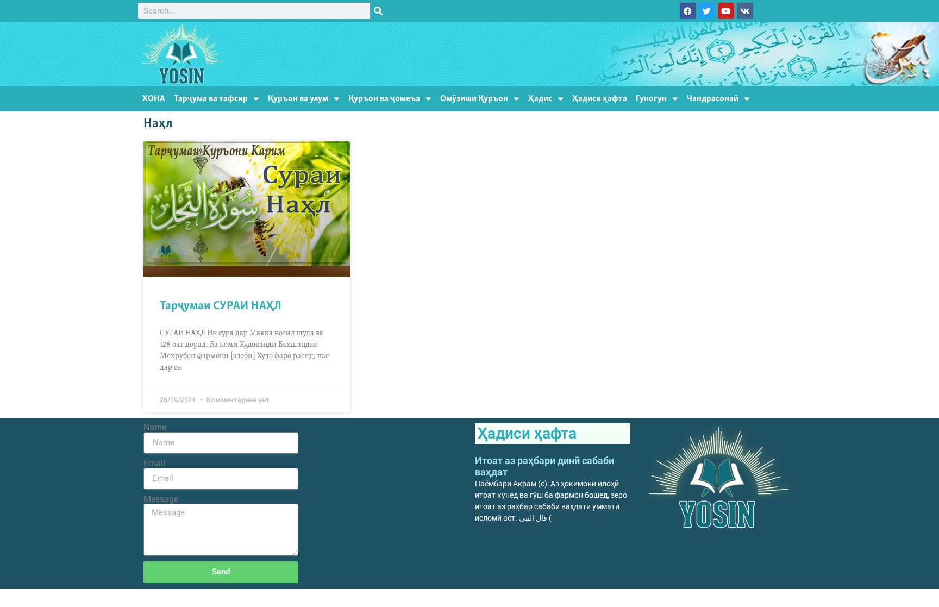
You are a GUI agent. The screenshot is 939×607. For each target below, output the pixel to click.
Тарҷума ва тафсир (211, 98)
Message (160, 499)
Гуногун (651, 98)
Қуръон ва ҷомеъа (384, 98)
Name (154, 427)
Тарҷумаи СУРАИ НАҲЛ (220, 306)
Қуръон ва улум (298, 98)
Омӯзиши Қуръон (474, 98)
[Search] (378, 11)
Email (154, 463)
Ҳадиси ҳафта (599, 98)
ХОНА (153, 98)
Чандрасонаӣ (712, 98)
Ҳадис (540, 98)
